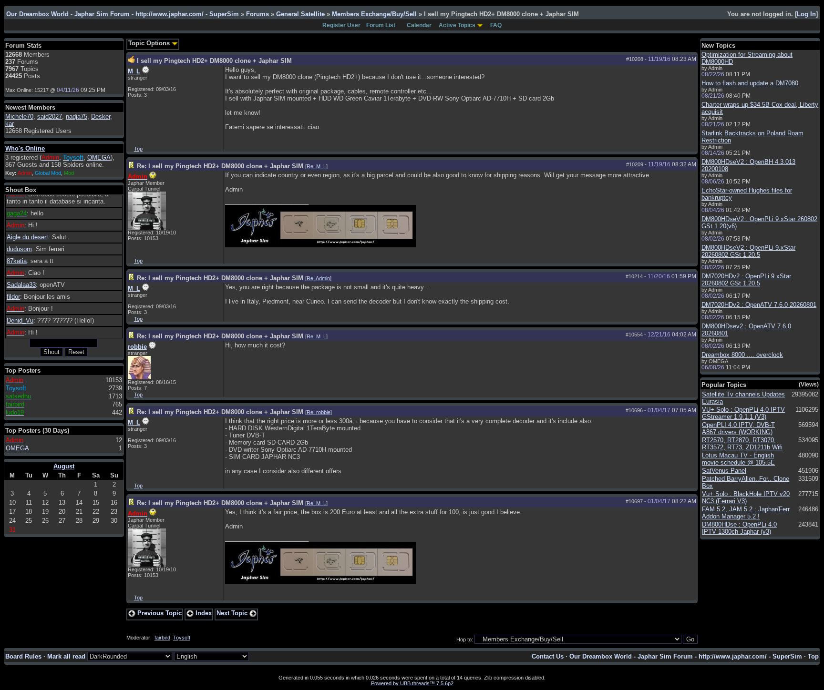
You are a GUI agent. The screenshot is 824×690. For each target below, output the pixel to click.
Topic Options (150, 43)
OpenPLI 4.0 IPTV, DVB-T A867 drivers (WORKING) (738, 428)
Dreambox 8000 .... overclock (742, 354)
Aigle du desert (27, 237)
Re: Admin (318, 278)
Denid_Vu (20, 320)
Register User (341, 25)
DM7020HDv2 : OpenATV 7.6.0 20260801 (758, 304)
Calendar (419, 25)
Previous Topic (158, 613)
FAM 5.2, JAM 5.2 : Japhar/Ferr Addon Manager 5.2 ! (746, 513)
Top (138, 149)
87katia (17, 260)
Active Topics (457, 25)
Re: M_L (316, 166)
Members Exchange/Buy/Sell (374, 14)
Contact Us (548, 656)
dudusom (19, 249)
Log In (806, 14)
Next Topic (232, 613)
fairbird (162, 637)
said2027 (49, 116)
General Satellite (300, 14)
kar (9, 123)
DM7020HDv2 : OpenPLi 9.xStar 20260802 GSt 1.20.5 (746, 280)
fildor (13, 296)
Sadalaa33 (21, 284)
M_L (134, 71)
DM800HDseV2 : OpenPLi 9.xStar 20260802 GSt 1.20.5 (748, 251)
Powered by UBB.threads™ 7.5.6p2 (412, 683)
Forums (257, 14)
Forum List (380, 25)
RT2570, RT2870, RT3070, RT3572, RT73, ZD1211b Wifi (742, 443)
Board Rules (23, 656)
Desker (100, 116)
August (63, 466)
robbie (137, 346)
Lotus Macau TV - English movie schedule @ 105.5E (738, 459)
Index (203, 613)
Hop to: (464, 639)
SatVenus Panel (724, 470)
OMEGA (99, 157)
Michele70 (19, 116)
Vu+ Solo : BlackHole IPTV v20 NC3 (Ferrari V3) (746, 497)
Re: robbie (318, 412)
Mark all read (66, 656)
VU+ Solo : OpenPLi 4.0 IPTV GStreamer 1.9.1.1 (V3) (743, 413)
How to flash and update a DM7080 (749, 83)
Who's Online (25, 148)
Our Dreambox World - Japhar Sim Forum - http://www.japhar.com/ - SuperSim (122, 14)
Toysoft (181, 637)
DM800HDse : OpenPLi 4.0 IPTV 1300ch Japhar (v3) (739, 528)
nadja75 (76, 116)
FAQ (496, 25)
